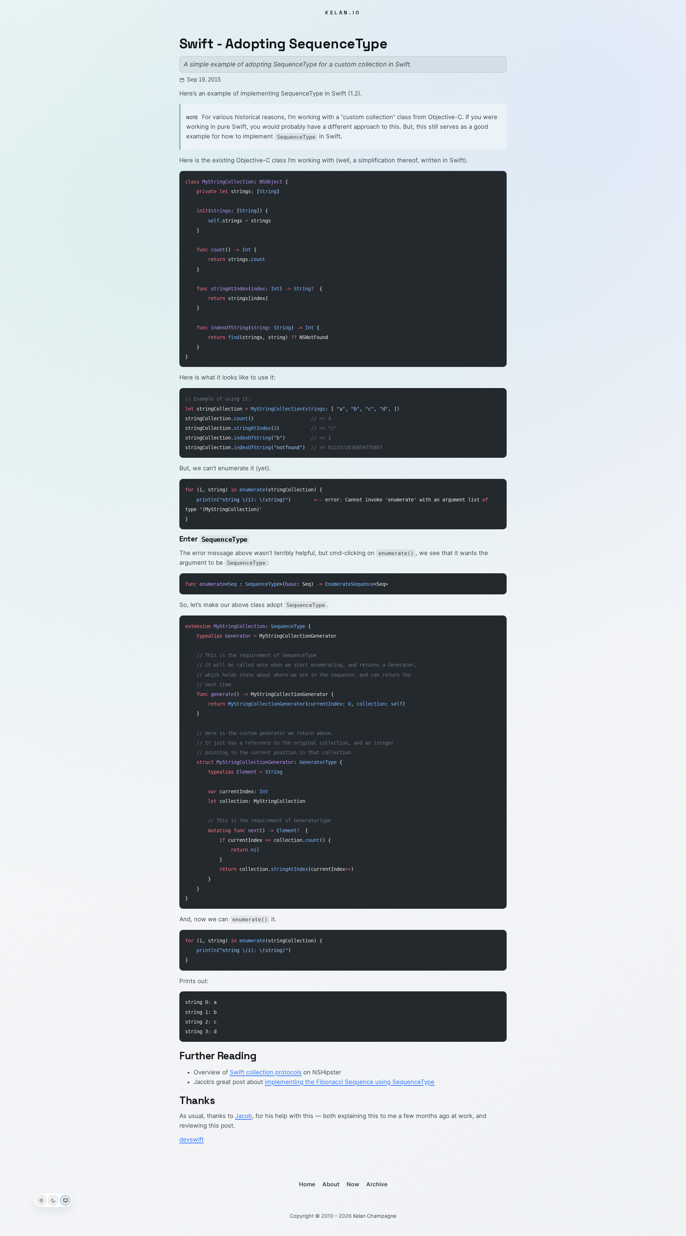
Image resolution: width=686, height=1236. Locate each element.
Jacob (243, 1115)
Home (307, 1184)
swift (197, 1139)
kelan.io (343, 12)
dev (184, 1139)
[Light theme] (41, 1200)
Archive (376, 1184)
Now (353, 1184)
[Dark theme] (53, 1200)
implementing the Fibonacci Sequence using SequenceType (349, 1081)
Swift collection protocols (266, 1072)
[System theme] (65, 1200)
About (330, 1184)
